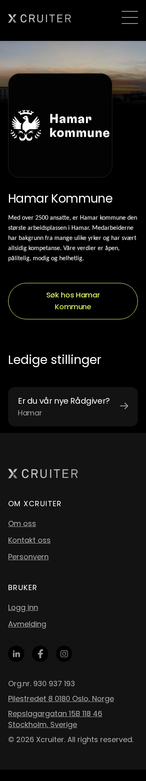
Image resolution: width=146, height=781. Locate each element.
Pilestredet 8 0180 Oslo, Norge (61, 698)
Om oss (22, 523)
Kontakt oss (29, 540)
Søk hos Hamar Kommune (73, 301)
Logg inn (23, 607)
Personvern (28, 557)
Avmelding (27, 624)
